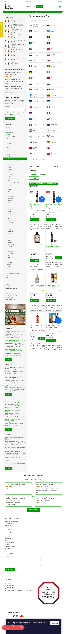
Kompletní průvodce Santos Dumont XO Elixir (15, 438)
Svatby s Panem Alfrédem (32, 1)
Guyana (10, 200)
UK (8, 255)
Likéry (8, 149)
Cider (6, 277)
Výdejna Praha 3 (9, 525)
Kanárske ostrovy (12, 213)
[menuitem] (7, 12)
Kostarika (10, 218)
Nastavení (12, 630)
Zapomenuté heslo (9, 575)
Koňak (8, 147)
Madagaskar (11, 222)
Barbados (10, 171)
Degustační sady (9, 132)
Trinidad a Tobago (12, 253)
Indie (9, 207)
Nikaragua (10, 231)
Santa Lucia (11, 244)
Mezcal (9, 154)
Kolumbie (10, 216)
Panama (10, 233)
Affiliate (6, 540)
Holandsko (10, 205)
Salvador (10, 242)
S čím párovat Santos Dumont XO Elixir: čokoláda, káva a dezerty (15, 332)
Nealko (7, 279)
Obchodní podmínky (10, 542)
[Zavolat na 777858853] (7, 1)
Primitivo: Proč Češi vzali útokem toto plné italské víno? (14, 420)
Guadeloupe (11, 196)
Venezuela (10, 260)
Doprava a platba (9, 532)
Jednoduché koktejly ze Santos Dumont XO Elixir (15, 368)
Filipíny (9, 189)
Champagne (8, 284)
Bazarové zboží (9, 297)
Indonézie (10, 209)
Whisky (9, 268)
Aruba (9, 167)
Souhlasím (54, 623)
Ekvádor (10, 185)
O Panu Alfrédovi (9, 534)
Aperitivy (9, 141)
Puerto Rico (11, 238)
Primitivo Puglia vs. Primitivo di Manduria (12, 411)
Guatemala (10, 198)
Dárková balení (11, 136)
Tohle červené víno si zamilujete (13, 403)
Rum (8, 158)
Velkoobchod (8, 548)
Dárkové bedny (9, 293)
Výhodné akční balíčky (11, 127)
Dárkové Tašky (9, 130)
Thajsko (10, 262)
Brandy (9, 143)
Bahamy (10, 174)
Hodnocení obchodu (33, 475)
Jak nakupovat (8, 536)
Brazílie (9, 178)
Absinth (9, 138)
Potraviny (7, 286)
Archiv (8, 359)
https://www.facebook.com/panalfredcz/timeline (19, 590)
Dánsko (9, 180)
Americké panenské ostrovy (15, 160)
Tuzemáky (9, 152)
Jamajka (10, 211)
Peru (9, 235)
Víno (6, 282)
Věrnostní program (9, 529)
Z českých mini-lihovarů (13, 271)
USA (9, 257)
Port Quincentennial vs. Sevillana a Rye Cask (15, 448)
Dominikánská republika (14, 183)
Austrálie (10, 169)
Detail (58, 258)
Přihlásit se (10, 118)
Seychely (10, 246)
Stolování (7, 291)
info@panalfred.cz (12, 583)
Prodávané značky (9, 527)
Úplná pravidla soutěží (10, 546)
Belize (9, 176)
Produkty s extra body (11, 295)
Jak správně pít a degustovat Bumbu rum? (14, 385)
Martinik (10, 224)
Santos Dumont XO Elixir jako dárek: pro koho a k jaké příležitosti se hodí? (15, 341)
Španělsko (10, 251)
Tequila (9, 264)
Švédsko (10, 249)
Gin (8, 145)
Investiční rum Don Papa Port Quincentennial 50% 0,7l (12, 458)
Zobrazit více (33, 510)
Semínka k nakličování (11, 288)
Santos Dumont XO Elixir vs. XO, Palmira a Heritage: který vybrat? (13, 350)
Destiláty (7, 134)
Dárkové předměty (10, 299)
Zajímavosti (8, 538)
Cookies (7, 544)
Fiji (8, 187)
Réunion (10, 240)
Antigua (9, 165)
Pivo (6, 275)
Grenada (10, 194)
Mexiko (9, 229)
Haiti (9, 202)
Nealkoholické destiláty (13, 273)
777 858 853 (10, 585)
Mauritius (10, 227)
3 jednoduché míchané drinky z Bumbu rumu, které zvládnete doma (15, 376)
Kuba (9, 220)
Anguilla (10, 163)
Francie (9, 191)
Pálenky (9, 156)
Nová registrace (9, 573)
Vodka (8, 266)
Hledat (39, 6)
